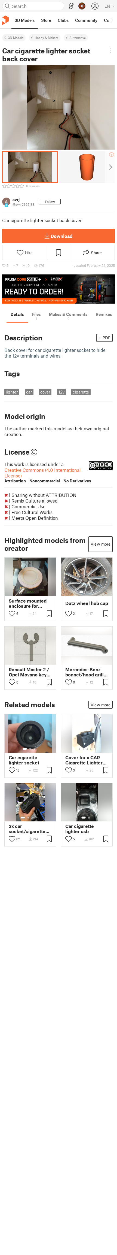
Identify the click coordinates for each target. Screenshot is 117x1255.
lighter (12, 391)
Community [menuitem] (86, 20)
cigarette (81, 391)
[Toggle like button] (12, 613)
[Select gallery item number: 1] (81, 592)
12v (61, 391)
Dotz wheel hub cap (86, 603)
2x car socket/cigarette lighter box (27, 829)
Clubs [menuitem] (63, 20)
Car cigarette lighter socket (24, 760)
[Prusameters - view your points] (81, 6)
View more (100, 544)
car (29, 391)
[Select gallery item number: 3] (91, 592)
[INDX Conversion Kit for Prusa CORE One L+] (58, 289)
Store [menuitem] (46, 20)
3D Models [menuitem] (25, 20)
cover (45, 391)
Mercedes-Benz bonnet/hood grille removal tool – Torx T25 (86, 672)
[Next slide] (110, 167)
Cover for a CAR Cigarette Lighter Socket (84, 760)
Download (61, 236)
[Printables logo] (5, 20)
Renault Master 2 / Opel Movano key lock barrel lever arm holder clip (29, 672)
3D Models (15, 38)
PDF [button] (106, 337)
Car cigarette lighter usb (79, 829)
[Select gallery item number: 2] (87, 592)
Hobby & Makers (46, 38)
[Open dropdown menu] (110, 50)
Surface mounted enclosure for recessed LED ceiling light (28, 603)
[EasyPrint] (71, 6)
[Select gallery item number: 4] (37, 817)
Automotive (77, 38)
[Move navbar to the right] (111, 20)
